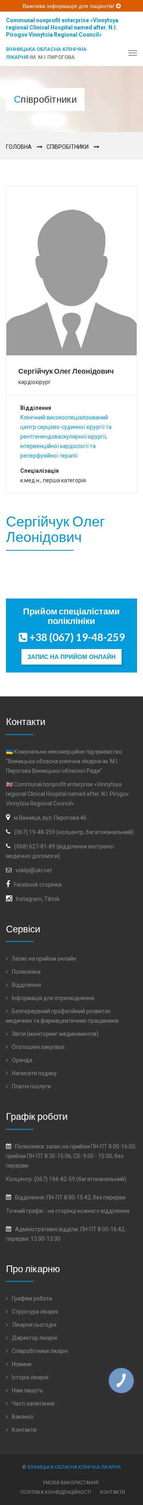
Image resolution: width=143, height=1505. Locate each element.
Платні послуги (31, 1086)
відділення (115, 1211)
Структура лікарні (34, 1311)
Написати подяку (34, 1073)
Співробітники (67, 147)
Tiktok (52, 899)
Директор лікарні (34, 1338)
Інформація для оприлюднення (52, 998)
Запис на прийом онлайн (71, 656)
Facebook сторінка (38, 884)
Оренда (21, 1060)
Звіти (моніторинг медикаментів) (55, 1034)
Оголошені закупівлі (37, 1047)
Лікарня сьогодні (33, 1325)
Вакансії (22, 1416)
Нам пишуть (27, 1390)
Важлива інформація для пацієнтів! (69, 6)
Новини (21, 1364)
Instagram (29, 899)
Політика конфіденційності (55, 1492)
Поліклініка (26, 972)
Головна (19, 147)
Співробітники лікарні (39, 1351)
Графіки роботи (31, 1298)
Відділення (26, 985)
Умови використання (71, 1483)
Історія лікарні (29, 1377)
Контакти (24, 1430)
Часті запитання (32, 1403)
